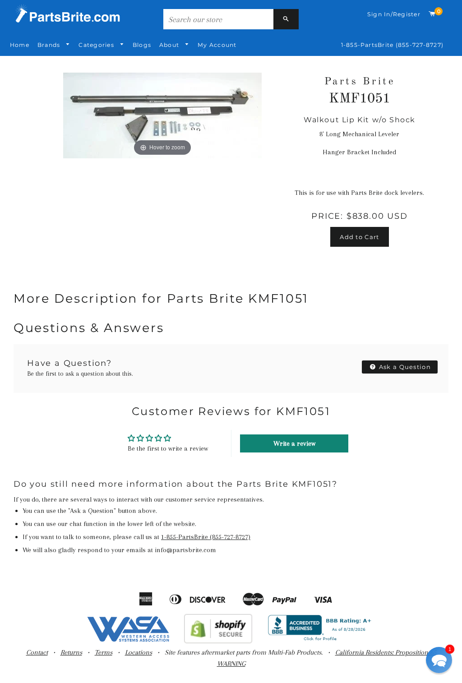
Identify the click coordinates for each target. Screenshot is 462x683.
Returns (71, 652)
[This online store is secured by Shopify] (218, 641)
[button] (439, 660)
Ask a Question (404, 366)
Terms (103, 652)
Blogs (142, 45)
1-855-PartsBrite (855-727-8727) (392, 45)
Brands (49, 45)
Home (19, 45)
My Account (217, 45)
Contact (37, 652)
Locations (138, 652)
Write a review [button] (294, 443)
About (170, 45)
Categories (97, 45)
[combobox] (218, 19)
